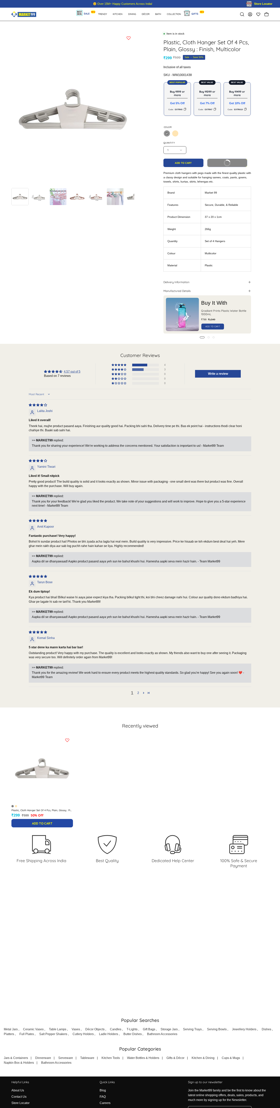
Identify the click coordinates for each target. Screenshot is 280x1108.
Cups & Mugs (231, 1058)
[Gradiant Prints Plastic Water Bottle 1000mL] (182, 314)
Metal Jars (11, 1029)
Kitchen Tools (111, 1058)
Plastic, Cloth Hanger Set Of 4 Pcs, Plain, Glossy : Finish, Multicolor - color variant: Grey (12, 806)
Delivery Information (176, 282)
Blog (103, 1090)
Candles (115, 1029)
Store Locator (20, 1103)
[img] (38, 405)
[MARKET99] (23, 14)
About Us (17, 1090)
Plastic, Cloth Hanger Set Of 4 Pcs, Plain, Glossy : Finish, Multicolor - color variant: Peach (16, 806)
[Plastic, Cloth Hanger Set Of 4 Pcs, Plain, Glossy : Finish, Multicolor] (20, 196)
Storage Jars (169, 1029)
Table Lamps (57, 1029)
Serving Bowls (217, 1029)
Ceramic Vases (33, 1029)
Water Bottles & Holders (143, 1058)
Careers (105, 1103)
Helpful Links (20, 1082)
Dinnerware (43, 1058)
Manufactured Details (177, 291)
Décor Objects (95, 1029)
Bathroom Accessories (162, 1034)
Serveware (65, 1058)
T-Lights (132, 1029)
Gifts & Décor (175, 1058)
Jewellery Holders (244, 1029)
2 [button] (138, 693)
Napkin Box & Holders (19, 1062)
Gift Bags (149, 1029)
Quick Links (107, 1082)
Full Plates (26, 1034)
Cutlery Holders (83, 1034)
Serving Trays (192, 1029)
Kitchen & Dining (203, 1058)
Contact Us (18, 1096)
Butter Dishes (132, 1034)
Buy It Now (233, 162)
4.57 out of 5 (72, 371)
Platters (9, 1034)
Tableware (87, 1058)
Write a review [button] (218, 373)
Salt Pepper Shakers (53, 1034)
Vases (76, 1029)
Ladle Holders (108, 1034)
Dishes (266, 1029)
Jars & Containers (16, 1058)
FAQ (103, 1096)
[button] (158, 14)
